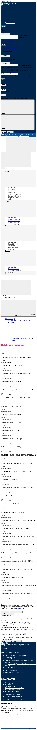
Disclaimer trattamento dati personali (12, 714)
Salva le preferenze (15, 641)
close (3, 168)
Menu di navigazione (25, 314)
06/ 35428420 (11, 659)
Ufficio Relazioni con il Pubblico (14, 688)
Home (6, 296)
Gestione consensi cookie (12, 694)
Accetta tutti (8, 614)
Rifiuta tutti (16, 612)
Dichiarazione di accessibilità (13, 689)
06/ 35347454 (11, 657)
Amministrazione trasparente (13, 696)
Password (21, 37)
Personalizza (5, 612)
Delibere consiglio (10, 319)
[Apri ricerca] (21, 144)
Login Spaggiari (15, 72)
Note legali (8, 684)
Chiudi (3, 84)
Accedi (3, 26)
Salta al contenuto (6, 1)
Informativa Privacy (10, 686)
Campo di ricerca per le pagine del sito (12, 277)
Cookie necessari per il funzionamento (12, 634)
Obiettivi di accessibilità (12, 691)
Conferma (10, 132)
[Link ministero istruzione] (9, 3)
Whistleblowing (9, 693)
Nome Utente (23, 35)
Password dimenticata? (7, 41)
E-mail (21, 65)
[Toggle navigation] (16, 159)
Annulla (4, 132)
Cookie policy (9, 683)
